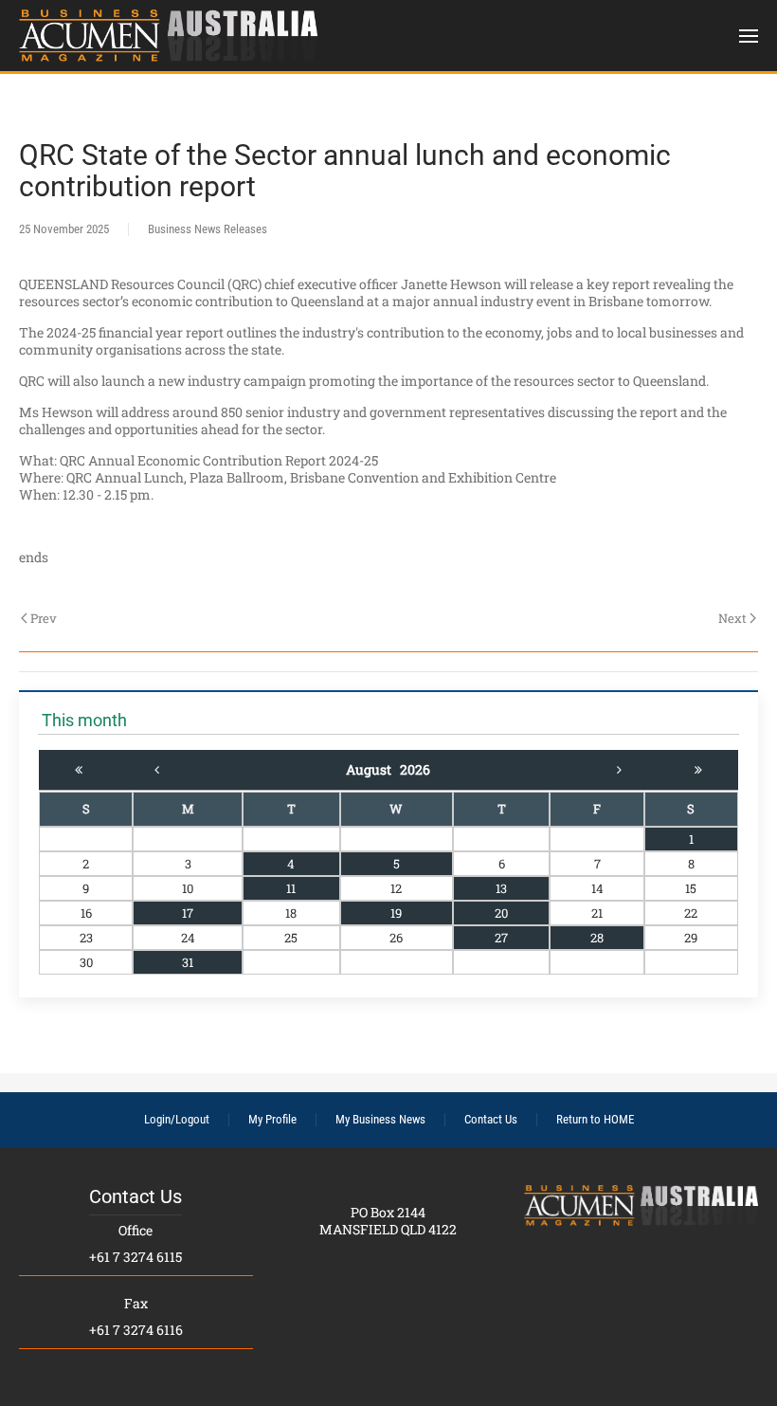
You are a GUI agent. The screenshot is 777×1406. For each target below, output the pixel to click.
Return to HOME (595, 1119)
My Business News (380, 1119)
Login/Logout (176, 1119)
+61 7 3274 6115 (135, 1257)
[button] (748, 35)
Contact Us (490, 1119)
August (373, 769)
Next (732, 618)
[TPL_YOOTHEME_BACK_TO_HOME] (168, 35)
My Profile (272, 1119)
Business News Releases (207, 229)
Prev (43, 618)
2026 (415, 769)
